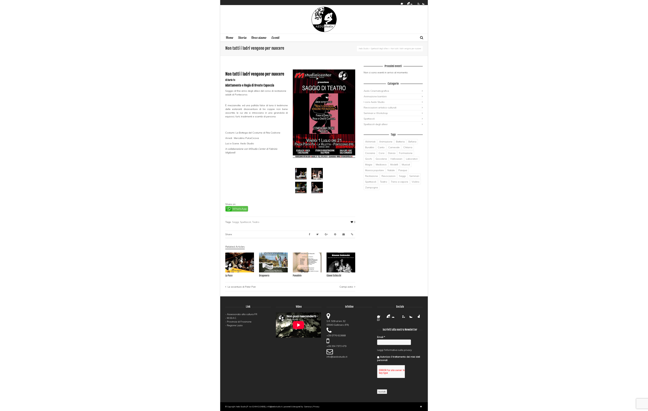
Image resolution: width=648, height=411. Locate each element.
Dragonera (264, 275)
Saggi (235, 222)
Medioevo (381, 164)
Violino (415, 181)
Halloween (396, 158)
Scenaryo (308, 406)
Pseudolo (297, 275)
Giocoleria (381, 158)
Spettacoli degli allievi (375, 124)
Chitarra (407, 147)
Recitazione (371, 176)
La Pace (229, 275)
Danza (391, 153)
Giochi (368, 158)
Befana (412, 141)
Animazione (385, 141)
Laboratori (412, 158)
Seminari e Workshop (376, 113)
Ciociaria (370, 153)
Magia (368, 164)
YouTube (408, 3)
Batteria (400, 141)
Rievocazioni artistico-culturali (380, 107)
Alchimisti (370, 141)
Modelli (394, 164)
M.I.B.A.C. (232, 317)
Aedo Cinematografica (376, 90)
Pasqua (402, 170)
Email (381, 337)
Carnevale (394, 147)
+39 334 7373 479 (336, 346)
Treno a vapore (399, 181)
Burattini (369, 147)
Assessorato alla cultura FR (242, 314)
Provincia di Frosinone (239, 321)
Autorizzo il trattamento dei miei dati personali (398, 358)
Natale (391, 170)
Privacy (316, 406)
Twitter (422, 3)
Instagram (413, 3)
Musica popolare (374, 170)
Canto (381, 147)
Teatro (255, 222)
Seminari (414, 176)
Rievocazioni (388, 176)
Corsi (381, 153)
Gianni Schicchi (334, 275)
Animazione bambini (375, 96)
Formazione (405, 153)
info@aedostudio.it (337, 356)
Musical (406, 164)
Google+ (417, 315)
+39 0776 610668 (336, 335)
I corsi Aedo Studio (374, 102)
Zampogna (371, 187)
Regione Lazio (235, 325)
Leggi (380, 349)
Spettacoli (245, 222)
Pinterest (417, 3)
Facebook (403, 3)
